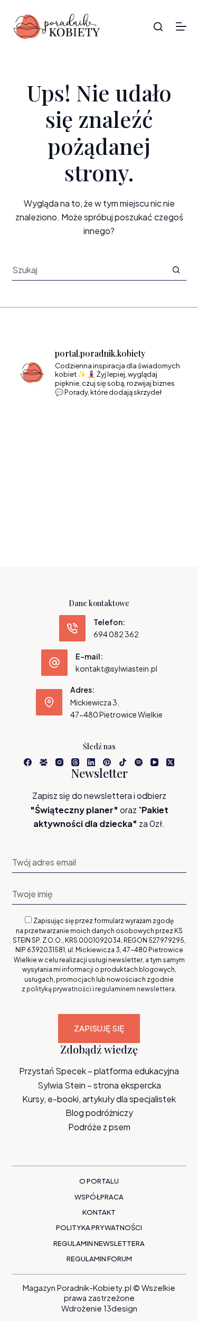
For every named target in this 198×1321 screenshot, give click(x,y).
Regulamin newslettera (99, 1243)
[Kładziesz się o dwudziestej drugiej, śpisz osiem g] (43, 424)
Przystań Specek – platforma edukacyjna (99, 1070)
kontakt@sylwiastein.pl (116, 668)
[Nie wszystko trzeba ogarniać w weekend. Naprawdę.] (43, 457)
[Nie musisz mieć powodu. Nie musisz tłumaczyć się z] (99, 457)
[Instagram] (59, 762)
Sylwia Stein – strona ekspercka (99, 1085)
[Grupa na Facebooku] (44, 762)
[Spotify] (139, 762)
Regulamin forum (99, 1258)
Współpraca (99, 1197)
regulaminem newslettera (135, 989)
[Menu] (181, 26)
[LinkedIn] (91, 762)
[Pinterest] (107, 762)
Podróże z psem (99, 1126)
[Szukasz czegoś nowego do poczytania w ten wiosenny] (99, 491)
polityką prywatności (58, 989)
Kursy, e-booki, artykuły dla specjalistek (99, 1098)
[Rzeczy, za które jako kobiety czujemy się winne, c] (154, 424)
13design (120, 1308)
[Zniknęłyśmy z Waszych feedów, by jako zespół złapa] (43, 491)
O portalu (99, 1181)
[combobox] (89, 269)
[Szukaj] (158, 26)
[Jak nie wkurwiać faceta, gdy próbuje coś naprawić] (154, 457)
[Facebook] (28, 762)
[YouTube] (154, 762)
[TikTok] (123, 762)
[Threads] (75, 762)
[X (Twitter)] (170, 762)
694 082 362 (116, 634)
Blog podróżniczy (99, 1112)
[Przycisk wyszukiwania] (176, 269)
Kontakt (99, 1212)
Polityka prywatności (99, 1227)
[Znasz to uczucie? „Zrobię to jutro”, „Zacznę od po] (99, 424)
